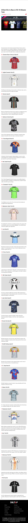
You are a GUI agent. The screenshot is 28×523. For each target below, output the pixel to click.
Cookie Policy (16, 507)
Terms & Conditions (18, 508)
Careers (6, 510)
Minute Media (5, 517)
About (6, 505)
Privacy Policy (7, 507)
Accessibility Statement (19, 510)
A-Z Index (6, 512)
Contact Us (7, 508)
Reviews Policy (17, 512)
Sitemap (15, 505)
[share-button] (26, 14)
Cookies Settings (8, 514)
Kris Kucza (4, 14)
